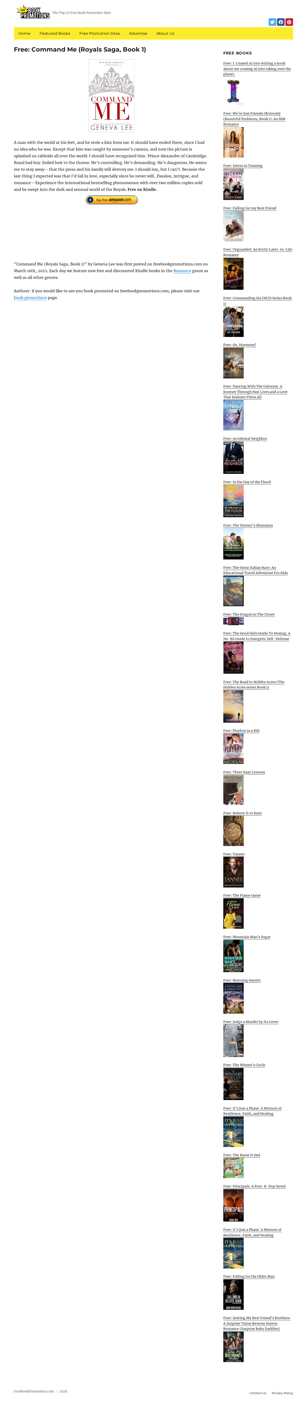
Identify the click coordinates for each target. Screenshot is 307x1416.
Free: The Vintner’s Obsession (248, 525)
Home (24, 33)
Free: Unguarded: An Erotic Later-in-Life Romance (257, 252)
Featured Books (55, 33)
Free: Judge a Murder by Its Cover (250, 1022)
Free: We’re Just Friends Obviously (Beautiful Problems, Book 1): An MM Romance (254, 118)
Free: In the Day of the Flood (247, 482)
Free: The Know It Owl (241, 1155)
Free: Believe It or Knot (242, 813)
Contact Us (257, 1393)
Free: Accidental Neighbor (245, 438)
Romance (182, 270)
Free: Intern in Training (243, 166)
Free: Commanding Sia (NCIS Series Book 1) (257, 301)
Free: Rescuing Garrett (242, 980)
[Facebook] (281, 22)
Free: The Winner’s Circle (244, 1065)
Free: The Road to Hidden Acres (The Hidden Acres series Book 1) (253, 685)
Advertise (138, 33)
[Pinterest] (289, 22)
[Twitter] (272, 22)
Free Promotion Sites (99, 33)
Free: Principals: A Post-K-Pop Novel (254, 1186)
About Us (165, 33)
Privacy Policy (282, 1393)
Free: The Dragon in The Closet (249, 614)
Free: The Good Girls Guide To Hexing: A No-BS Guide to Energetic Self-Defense (256, 636)
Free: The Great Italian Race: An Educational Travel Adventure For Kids (255, 570)
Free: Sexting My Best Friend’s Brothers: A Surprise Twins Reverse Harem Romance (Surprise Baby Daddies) (257, 1323)
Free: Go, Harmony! (239, 345)
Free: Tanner (234, 854)
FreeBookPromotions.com (34, 1391)
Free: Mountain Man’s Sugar (247, 937)
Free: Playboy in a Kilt (241, 731)
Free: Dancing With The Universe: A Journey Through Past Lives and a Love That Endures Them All (255, 391)
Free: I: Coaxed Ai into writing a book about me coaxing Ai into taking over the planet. (257, 68)
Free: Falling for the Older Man (249, 1276)
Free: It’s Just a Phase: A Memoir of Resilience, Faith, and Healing (252, 1111)
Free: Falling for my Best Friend (249, 208)
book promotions (30, 297)
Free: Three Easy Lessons (244, 772)
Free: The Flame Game (242, 895)
